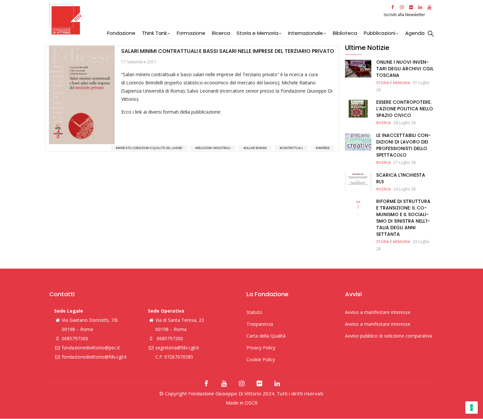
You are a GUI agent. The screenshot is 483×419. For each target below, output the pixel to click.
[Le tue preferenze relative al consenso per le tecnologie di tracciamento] (471, 407)
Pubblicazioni (379, 33)
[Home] (215, 19)
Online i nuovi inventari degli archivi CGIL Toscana (404, 68)
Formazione (191, 33)
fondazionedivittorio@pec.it (91, 347)
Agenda (415, 33)
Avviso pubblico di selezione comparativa (388, 336)
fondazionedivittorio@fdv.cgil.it (94, 357)
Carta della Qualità (266, 336)
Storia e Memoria (257, 33)
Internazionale (305, 33)
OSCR (251, 402)
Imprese (324, 148)
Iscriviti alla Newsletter (405, 14)
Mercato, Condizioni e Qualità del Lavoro (150, 148)
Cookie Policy (260, 359)
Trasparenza (259, 324)
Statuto (254, 312)
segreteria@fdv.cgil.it (177, 347)
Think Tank (154, 33)
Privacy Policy (260, 347)
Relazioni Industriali (214, 148)
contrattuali (292, 148)
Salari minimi (256, 148)
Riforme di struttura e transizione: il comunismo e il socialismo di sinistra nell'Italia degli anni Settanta (403, 217)
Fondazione (121, 33)
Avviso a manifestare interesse (377, 312)
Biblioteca (345, 33)
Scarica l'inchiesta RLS (400, 178)
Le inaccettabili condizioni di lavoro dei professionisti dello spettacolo (403, 145)
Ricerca (221, 33)
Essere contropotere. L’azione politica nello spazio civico (404, 109)
